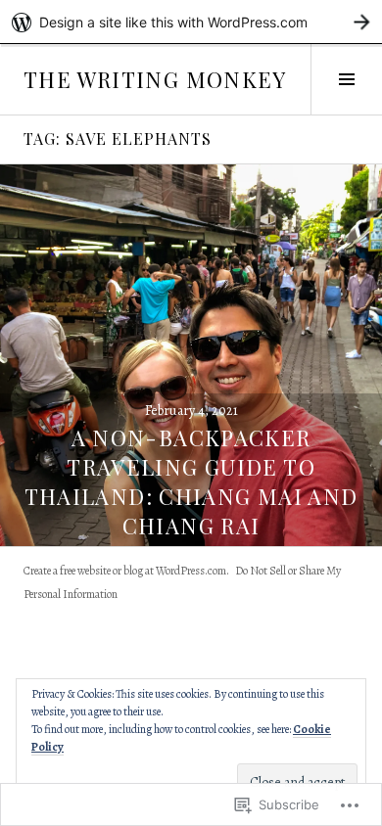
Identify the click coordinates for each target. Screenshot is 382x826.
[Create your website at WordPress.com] (191, 22)
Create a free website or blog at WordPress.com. (126, 570)
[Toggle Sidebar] (346, 79)
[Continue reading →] (191, 355)
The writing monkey (155, 79)
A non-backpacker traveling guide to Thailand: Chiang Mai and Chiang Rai (191, 481)
